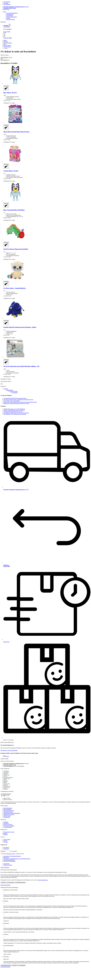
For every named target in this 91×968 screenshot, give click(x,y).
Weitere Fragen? (7, 815)
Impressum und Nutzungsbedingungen (12, 856)
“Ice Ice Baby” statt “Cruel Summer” (11, 400)
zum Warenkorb (7, 4)
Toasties (10, 171)
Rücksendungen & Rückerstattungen (11, 813)
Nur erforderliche (10, 882)
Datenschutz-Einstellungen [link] (9, 861)
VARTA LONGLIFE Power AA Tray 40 (12, 411)
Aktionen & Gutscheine (8, 814)
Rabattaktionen (9, 390)
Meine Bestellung (7, 809)
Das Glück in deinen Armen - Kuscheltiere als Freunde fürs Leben (18, 399)
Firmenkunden (6, 817)
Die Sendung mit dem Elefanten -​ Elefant (19, 327)
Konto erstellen (6, 31)
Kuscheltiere (15, 392)
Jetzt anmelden (6, 26)
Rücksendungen (10, 14)
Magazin (5, 833)
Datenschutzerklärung (43, 880)
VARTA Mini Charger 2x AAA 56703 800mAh (14, 409)
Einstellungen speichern (6, 965)
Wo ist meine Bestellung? (12, 13)
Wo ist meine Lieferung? (8, 825)
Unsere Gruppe (6, 839)
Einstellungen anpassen (20, 882)
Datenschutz (6, 857)
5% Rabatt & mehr (13, 391)
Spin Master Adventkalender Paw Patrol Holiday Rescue (16, 412)
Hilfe (4, 11)
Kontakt (8, 18)
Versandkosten (9, 15)
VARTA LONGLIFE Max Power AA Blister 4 (14, 410)
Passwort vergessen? (8, 824)
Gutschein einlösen (7, 827)
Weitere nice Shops (7, 865)
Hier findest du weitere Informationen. (9, 750)
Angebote (5, 388)
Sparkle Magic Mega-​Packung (16, 131)
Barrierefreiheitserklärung (9, 860)
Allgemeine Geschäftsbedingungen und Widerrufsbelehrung (16, 858)
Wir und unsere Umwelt (8, 832)
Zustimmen (3, 882)
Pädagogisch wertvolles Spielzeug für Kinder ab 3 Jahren (16, 403)
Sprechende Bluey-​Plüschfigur (14, 210)
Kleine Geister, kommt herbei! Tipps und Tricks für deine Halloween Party (20, 402)
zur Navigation (6, 1)
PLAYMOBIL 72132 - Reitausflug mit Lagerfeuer (14, 414)
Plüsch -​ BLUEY (10, 92)
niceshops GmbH (11, 853)
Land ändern (14, 851)
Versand (6, 9)
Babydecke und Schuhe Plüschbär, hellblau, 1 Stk (21, 366)
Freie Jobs (5, 842)
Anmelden (5, 822)
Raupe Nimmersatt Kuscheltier (15, 249)
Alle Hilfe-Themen (10, 19)
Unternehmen (6, 863)
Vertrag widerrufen (5, 867)
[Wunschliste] (4, 34)
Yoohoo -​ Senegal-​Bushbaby (14, 288)
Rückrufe (5, 834)
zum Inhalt (5, 3)
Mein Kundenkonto (7, 808)
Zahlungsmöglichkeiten (11, 16)
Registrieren (6, 823)
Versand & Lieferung (8, 812)
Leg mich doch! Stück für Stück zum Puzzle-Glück (14, 398)
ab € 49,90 (15, 6)
